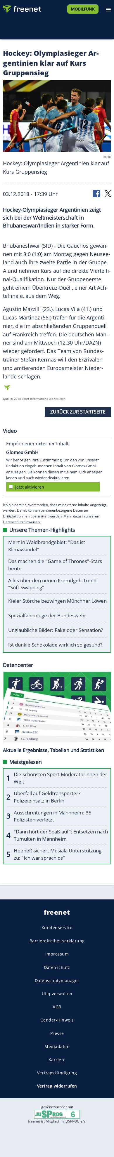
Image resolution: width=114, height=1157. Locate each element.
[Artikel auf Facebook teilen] (97, 193)
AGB (57, 1007)
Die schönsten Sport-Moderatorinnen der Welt (60, 778)
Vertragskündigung (57, 1073)
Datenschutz (57, 967)
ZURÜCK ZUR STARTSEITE (78, 412)
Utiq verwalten (57, 993)
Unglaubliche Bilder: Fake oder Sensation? (55, 630)
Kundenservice (57, 927)
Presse (57, 1033)
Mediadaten (57, 1046)
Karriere (57, 1059)
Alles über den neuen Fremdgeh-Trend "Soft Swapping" (52, 584)
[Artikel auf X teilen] (108, 193)
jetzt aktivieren (29, 487)
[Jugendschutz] (57, 1113)
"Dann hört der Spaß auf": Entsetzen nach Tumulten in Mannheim (61, 835)
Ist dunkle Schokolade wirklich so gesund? (55, 644)
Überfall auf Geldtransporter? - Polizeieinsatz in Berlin (48, 797)
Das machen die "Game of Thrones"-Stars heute (55, 565)
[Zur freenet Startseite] (22, 7)
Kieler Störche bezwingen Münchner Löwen (57, 600)
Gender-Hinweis (57, 1020)
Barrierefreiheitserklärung (57, 941)
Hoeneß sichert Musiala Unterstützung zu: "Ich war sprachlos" (57, 854)
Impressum (57, 954)
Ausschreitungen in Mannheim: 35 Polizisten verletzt (52, 816)
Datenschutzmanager (57, 980)
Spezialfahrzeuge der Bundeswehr (47, 615)
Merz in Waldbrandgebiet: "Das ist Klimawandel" (46, 546)
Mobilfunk (83, 9)
